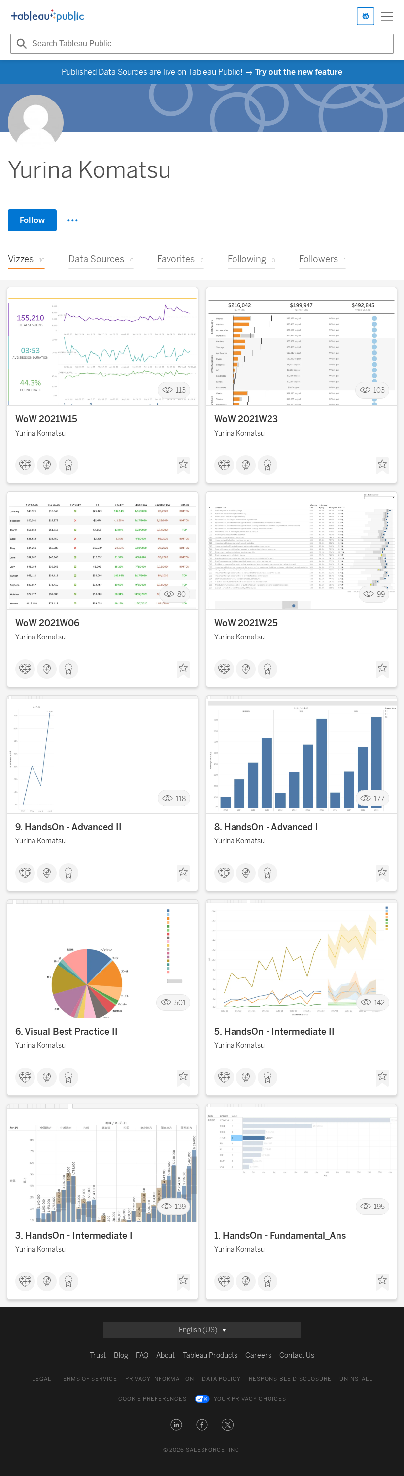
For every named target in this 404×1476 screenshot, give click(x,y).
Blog (121, 1355)
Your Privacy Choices (250, 1399)
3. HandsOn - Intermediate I (74, 1235)
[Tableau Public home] (47, 16)
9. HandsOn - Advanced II (68, 827)
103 (379, 390)
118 (181, 798)
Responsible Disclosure (290, 1379)
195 (379, 1207)
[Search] (20, 44)
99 (381, 594)
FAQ (142, 1355)
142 (379, 1002)
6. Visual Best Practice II (66, 1031)
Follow (32, 220)
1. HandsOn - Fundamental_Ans (280, 1235)
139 (180, 1207)
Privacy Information (159, 1379)
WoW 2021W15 (46, 419)
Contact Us (296, 1355)
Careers (258, 1355)
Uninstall (355, 1379)
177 (379, 798)
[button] (176, 1425)
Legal (41, 1379)
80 (181, 594)
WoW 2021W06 (47, 623)
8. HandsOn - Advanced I (266, 827)
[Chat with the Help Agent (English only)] (365, 16)
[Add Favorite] (183, 466)
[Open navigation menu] (387, 16)
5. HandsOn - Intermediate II (274, 1031)
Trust (98, 1355)
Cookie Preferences (152, 1399)
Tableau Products (210, 1355)
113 (181, 390)
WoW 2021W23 (246, 419)
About (165, 1355)
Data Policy (221, 1379)
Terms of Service (88, 1379)
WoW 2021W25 (246, 623)
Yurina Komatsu (40, 433)
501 (180, 1002)
